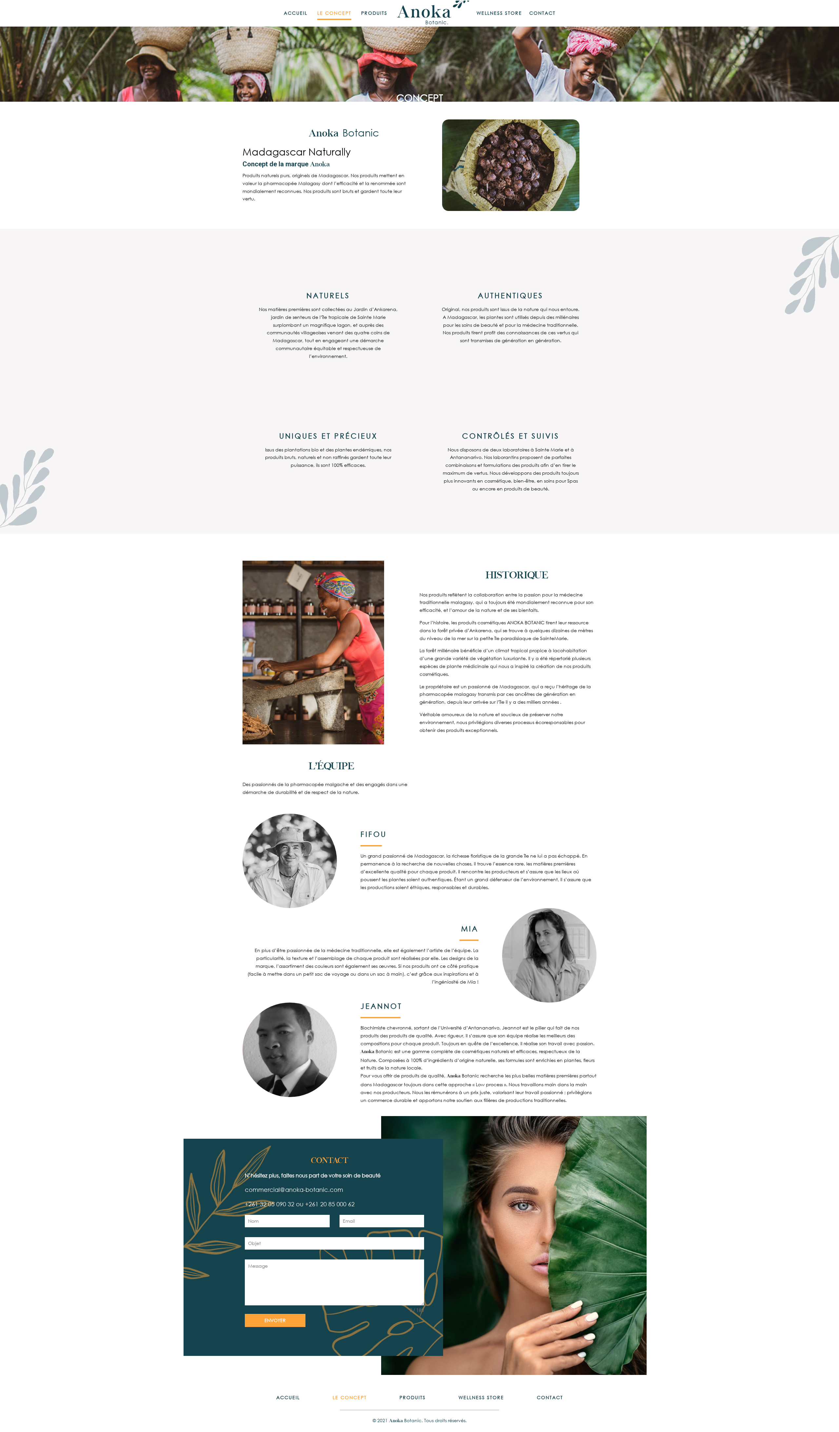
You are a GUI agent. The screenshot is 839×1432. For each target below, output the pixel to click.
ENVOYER (275, 1320)
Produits (374, 13)
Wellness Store (499, 13)
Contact (542, 13)
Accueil (295, 13)
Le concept (334, 13)
